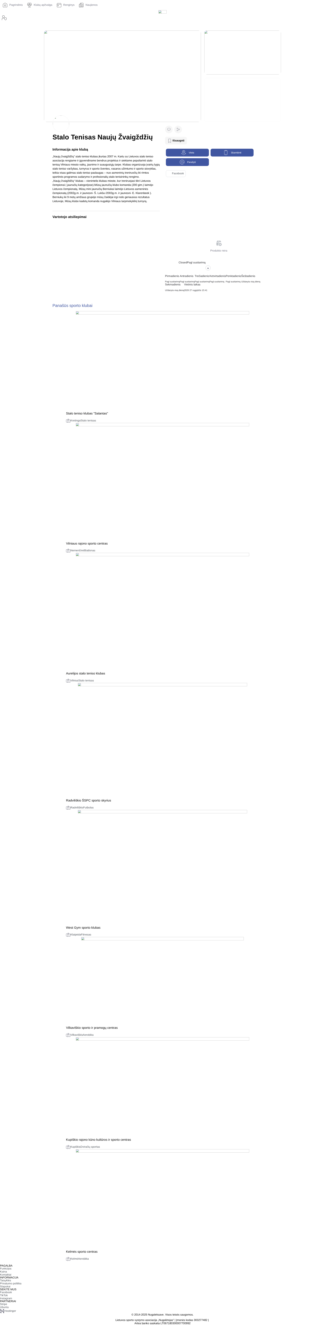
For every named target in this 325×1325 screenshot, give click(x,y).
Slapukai (5, 1286)
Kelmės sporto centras (82, 1251)
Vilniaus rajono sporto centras (87, 543)
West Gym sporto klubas (83, 927)
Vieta (191, 152)
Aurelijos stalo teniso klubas (85, 673)
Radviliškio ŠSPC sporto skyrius (88, 800)
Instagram (6, 1298)
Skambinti (236, 152)
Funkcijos (6, 1268)
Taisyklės (5, 1280)
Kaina (3, 1271)
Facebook (178, 173)
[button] (178, 129)
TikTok (4, 1295)
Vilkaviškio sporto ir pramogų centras (92, 1027)
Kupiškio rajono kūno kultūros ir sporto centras (98, 1139)
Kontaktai (5, 1274)
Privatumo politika (10, 1283)
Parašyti (191, 162)
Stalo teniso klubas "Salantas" (87, 413)
